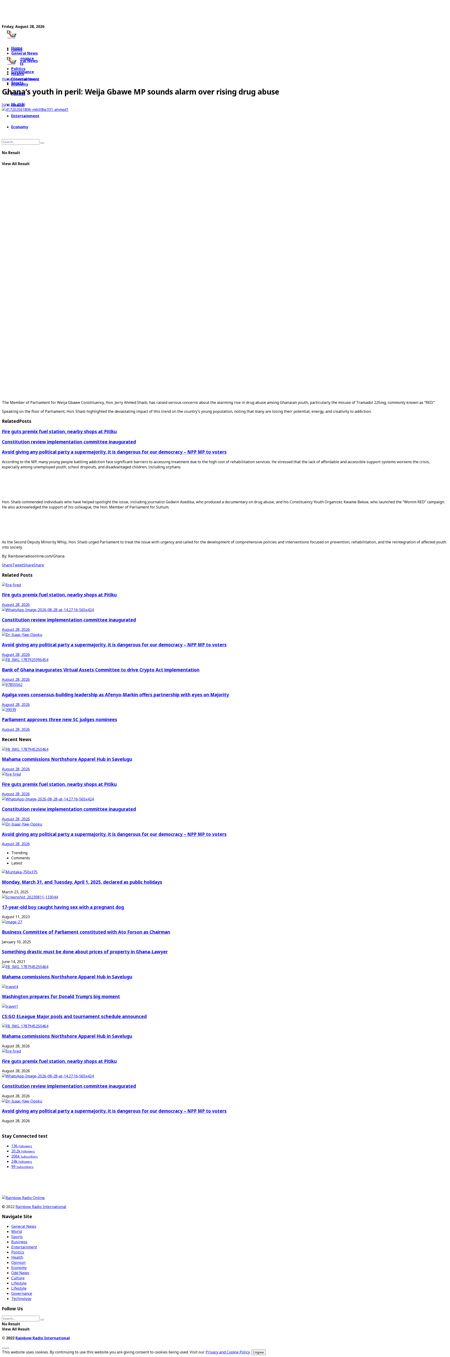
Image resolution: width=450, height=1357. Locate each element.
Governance (22, 71)
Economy (19, 126)
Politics (17, 1252)
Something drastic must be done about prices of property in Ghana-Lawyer (85, 952)
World (16, 1231)
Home (16, 49)
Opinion (18, 1262)
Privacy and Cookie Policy (228, 1352)
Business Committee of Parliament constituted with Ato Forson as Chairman (86, 932)
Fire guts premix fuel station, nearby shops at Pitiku (59, 431)
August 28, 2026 (16, 604)
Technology (21, 1298)
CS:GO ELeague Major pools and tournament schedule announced (74, 1016)
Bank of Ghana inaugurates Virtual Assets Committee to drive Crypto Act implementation (100, 670)
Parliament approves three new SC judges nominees (59, 719)
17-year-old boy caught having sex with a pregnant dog (63, 907)
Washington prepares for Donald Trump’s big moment (61, 996)
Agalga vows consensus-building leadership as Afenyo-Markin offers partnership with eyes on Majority (115, 694)
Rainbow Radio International (40, 1206)
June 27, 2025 (13, 104)
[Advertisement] (115, 12)
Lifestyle (18, 1283)
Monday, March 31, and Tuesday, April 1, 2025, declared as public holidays (82, 882)
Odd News (20, 1272)
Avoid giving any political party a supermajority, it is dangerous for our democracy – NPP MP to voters (114, 452)
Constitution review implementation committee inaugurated (69, 442)
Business (19, 1241)
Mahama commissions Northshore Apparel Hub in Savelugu (67, 759)
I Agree (258, 1352)
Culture (18, 1278)
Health (17, 1257)
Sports (17, 82)
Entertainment (25, 115)
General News (24, 53)
